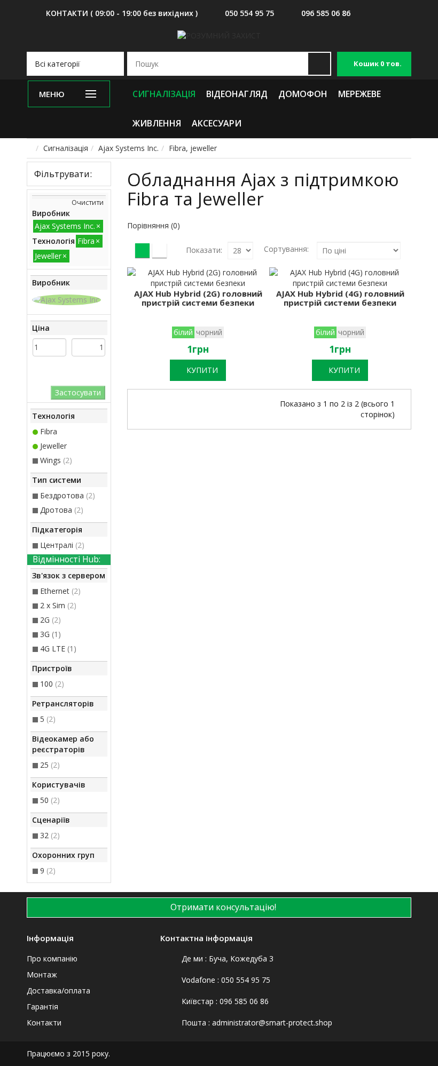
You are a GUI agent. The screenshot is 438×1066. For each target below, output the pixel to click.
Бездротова (67, 495)
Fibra (48, 431)
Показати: (204, 250)
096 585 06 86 (325, 13)
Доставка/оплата (58, 990)
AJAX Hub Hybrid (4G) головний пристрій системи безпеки (340, 298)
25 (50, 765)
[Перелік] (159, 250)
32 (50, 835)
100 (52, 684)
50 (50, 800)
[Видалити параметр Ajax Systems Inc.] (66, 299)
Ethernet (60, 591)
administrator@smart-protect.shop (272, 1022)
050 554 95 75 (249, 13)
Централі (62, 545)
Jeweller (53, 446)
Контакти (44, 1022)
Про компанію (52, 958)
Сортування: (286, 249)
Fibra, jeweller (193, 148)
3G (50, 634)
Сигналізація (65, 148)
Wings (56, 460)
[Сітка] (142, 250)
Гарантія (42, 1006)
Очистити (88, 202)
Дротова (61, 510)
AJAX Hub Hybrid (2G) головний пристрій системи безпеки (198, 298)
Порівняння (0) (153, 225)
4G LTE (58, 648)
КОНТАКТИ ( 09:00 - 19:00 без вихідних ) (122, 13)
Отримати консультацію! (222, 907)
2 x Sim (58, 605)
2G (50, 620)
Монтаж (42, 974)
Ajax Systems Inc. (128, 148)
